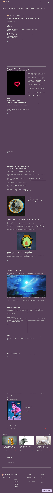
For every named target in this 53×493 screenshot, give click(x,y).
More (42, 8)
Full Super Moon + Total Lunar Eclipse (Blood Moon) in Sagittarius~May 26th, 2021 (9, 447)
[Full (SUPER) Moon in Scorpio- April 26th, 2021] (43, 440)
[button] (48, 2)
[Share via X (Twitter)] (10, 425)
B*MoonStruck (8, 1)
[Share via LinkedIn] (12, 425)
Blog (15, 488)
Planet (26, 8)
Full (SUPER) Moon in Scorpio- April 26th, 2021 (42, 447)
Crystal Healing (20, 8)
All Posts (4, 8)
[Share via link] (15, 425)
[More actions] (45, 15)
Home (15, 476)
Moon (38, 8)
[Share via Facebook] (7, 425)
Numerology (32, 8)
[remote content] (14, 410)
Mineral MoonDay (11, 8)
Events (15, 479)
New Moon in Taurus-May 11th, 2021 (25, 447)
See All (50, 434)
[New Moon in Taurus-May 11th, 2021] (26, 440)
